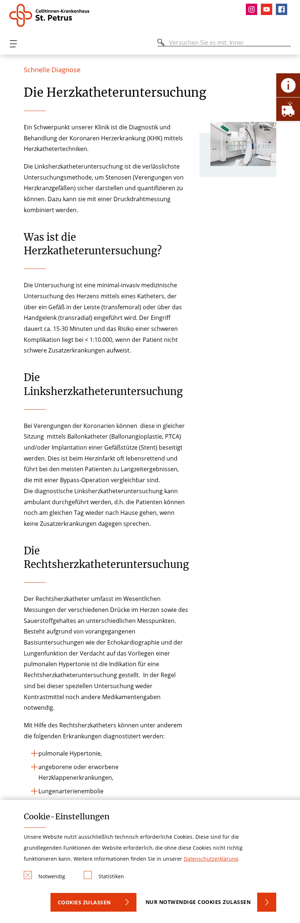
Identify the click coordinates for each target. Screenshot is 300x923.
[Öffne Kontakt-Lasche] (288, 85)
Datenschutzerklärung (211, 858)
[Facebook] (283, 9)
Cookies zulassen (84, 902)
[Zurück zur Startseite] (52, 15)
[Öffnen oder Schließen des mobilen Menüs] (13, 43)
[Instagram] (253, 9)
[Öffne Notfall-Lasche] (288, 109)
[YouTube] (268, 9)
